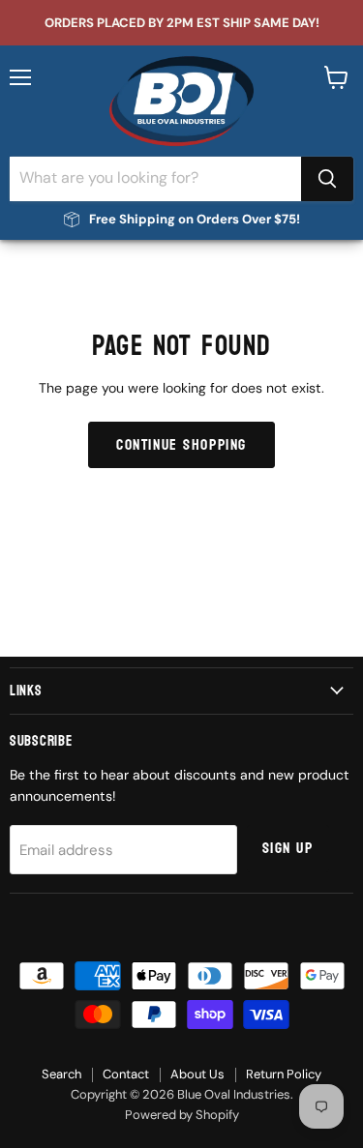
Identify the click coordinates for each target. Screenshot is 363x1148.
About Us (197, 1074)
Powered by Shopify (182, 1114)
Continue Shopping (181, 444)
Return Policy (283, 1074)
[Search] (327, 179)
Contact (126, 1074)
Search (61, 1074)
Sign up (288, 848)
